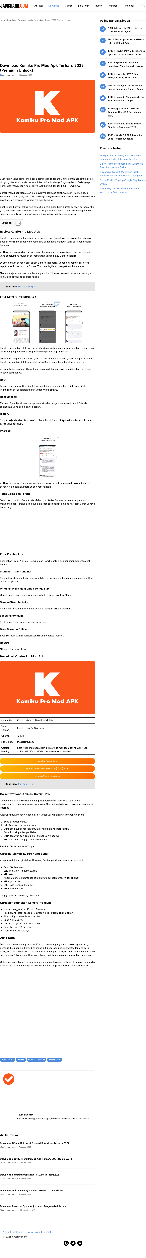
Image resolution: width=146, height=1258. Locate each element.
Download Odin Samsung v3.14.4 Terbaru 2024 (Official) (31, 1190)
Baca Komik (8, 1059)
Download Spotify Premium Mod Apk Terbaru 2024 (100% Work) (36, 1158)
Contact (46, 1232)
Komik (21, 1059)
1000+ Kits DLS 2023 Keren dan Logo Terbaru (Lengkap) (125, 137)
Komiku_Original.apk (47, 761)
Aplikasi (38, 5)
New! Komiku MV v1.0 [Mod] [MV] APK (47, 768)
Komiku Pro (55, 1059)
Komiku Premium (37, 1059)
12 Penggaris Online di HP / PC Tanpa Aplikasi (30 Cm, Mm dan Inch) (125, 112)
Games (68, 5)
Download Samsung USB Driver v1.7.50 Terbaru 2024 (30, 1174)
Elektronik (83, 5)
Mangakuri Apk (26, 286)
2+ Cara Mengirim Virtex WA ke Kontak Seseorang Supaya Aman (125, 87)
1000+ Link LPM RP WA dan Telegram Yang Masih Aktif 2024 (125, 76)
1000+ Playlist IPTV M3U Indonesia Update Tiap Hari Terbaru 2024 (126, 52)
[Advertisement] (47, 43)
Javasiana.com (9, 75)
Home (2, 20)
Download (53, 5)
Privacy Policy (32, 1232)
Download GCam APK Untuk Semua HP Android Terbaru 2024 (34, 1143)
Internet (99, 5)
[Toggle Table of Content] (16, 223)
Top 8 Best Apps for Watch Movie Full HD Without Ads (126, 41)
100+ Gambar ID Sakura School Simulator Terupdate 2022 (124, 125)
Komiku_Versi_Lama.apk (47, 776)
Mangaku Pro (25, 784)
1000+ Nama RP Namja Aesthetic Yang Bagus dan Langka (126, 99)
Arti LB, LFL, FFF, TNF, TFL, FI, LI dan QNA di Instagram (125, 29)
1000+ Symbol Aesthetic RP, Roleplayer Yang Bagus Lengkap (125, 64)
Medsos (113, 5)
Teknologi (128, 5)
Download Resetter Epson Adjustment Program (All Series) (33, 1206)
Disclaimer (17, 1232)
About (6, 1232)
